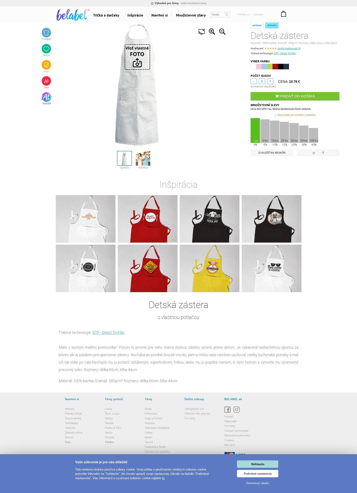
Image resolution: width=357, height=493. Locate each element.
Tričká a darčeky (106, 15)
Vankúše (70, 427)
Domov (69, 437)
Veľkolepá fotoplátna (157, 427)
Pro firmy (189, 418)
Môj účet (229, 445)
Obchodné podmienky (237, 435)
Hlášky (109, 418)
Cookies (229, 440)
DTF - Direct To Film (285, 53)
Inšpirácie (135, 15)
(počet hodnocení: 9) (289, 48)
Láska (108, 408)
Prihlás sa (243, 14)
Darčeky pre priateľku (157, 451)
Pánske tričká (73, 413)
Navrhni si (159, 15)
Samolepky (71, 423)
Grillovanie (151, 413)
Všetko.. (110, 442)
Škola (148, 408)
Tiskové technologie (236, 430)
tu (163, 478)
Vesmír (149, 442)
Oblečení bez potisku (197, 413)
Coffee (148, 432)
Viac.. (68, 442)
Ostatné (109, 437)
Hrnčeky (70, 408)
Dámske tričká (73, 432)
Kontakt (258, 14)
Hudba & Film (113, 427)
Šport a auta (112, 413)
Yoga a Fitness (154, 418)
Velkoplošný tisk (194, 408)
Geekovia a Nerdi (155, 446)
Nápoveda (230, 421)
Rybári (148, 437)
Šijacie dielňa (73, 418)
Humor (109, 432)
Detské (109, 423)
